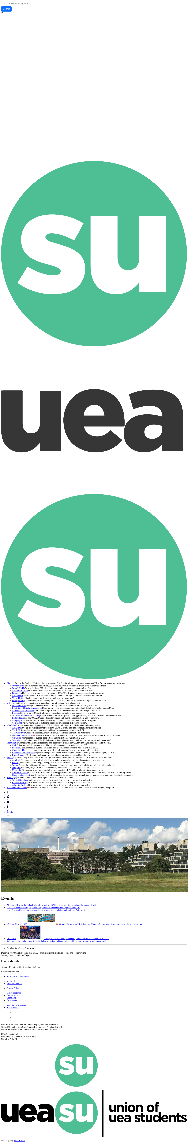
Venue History (18, 698)
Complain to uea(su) (21, 775)
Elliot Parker (19, 1140)
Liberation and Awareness (23, 752)
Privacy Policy (18, 700)
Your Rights (17, 723)
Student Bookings (20, 780)
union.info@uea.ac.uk (16, 1005)
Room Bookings (19, 755)
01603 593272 (13, 1007)
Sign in (10, 812)
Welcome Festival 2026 (22, 735)
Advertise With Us (20, 690)
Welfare (15, 765)
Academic (16, 760)
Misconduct (17, 770)
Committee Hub (19, 750)
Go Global (16, 738)
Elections (16, 713)
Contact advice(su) (20, 772)
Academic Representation (23, 710)
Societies (16, 748)
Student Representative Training (26, 715)
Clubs (14, 745)
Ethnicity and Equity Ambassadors (27, 708)
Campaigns (17, 720)
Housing (16, 762)
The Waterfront (18, 733)
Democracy (17, 693)
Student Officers (19, 705)
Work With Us (18, 688)
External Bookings (20, 782)
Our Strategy (17, 686)
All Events (16, 728)
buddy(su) (16, 767)
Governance (17, 695)
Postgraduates (18, 718)
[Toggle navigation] (8, 815)
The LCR (16, 730)
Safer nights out (19, 740)
